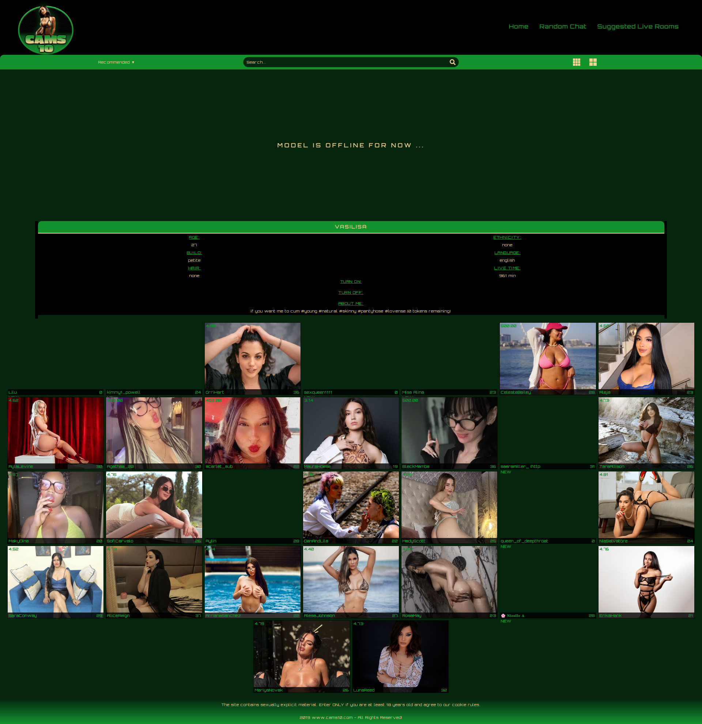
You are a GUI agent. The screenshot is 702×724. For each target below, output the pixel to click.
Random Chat (563, 27)
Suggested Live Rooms (638, 27)
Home (519, 27)
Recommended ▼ (116, 62)
